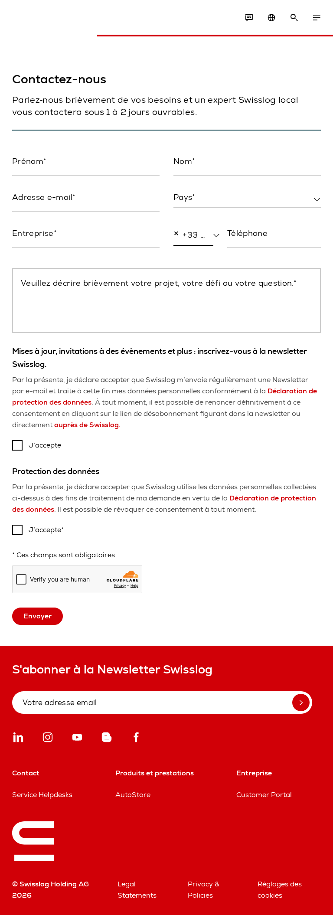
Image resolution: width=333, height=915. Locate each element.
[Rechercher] (294, 18)
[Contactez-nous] (249, 18)
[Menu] (316, 18)
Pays (180, 216)
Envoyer (37, 616)
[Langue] (271, 18)
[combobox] (247, 197)
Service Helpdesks (42, 794)
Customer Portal (264, 794)
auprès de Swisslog (87, 424)
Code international (190, 259)
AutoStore (132, 794)
